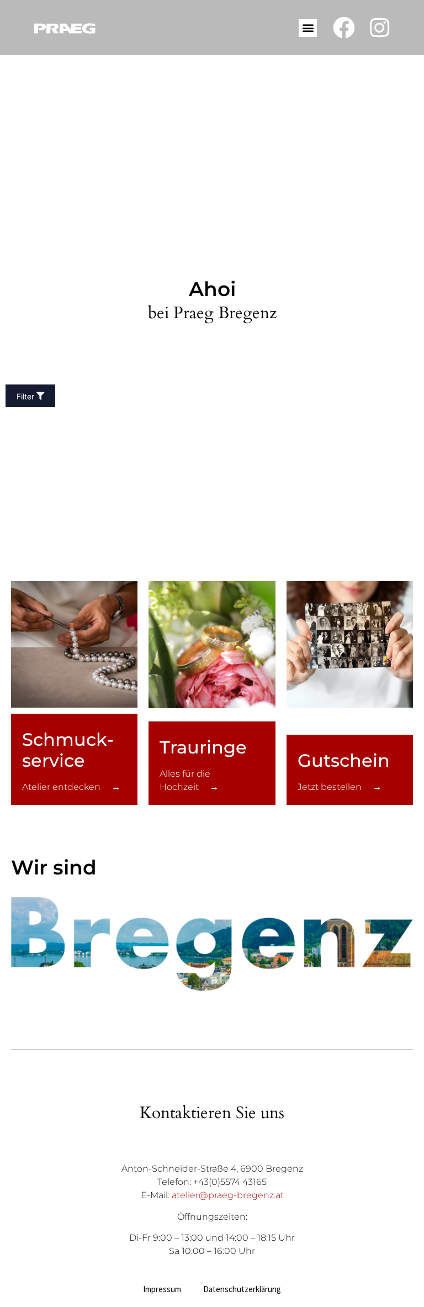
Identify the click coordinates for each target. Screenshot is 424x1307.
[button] (308, 28)
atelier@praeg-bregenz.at (228, 1195)
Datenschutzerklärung (242, 1289)
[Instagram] (380, 28)
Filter (25, 396)
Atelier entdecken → (71, 787)
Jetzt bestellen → (339, 787)
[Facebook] (344, 28)
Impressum (162, 1289)
